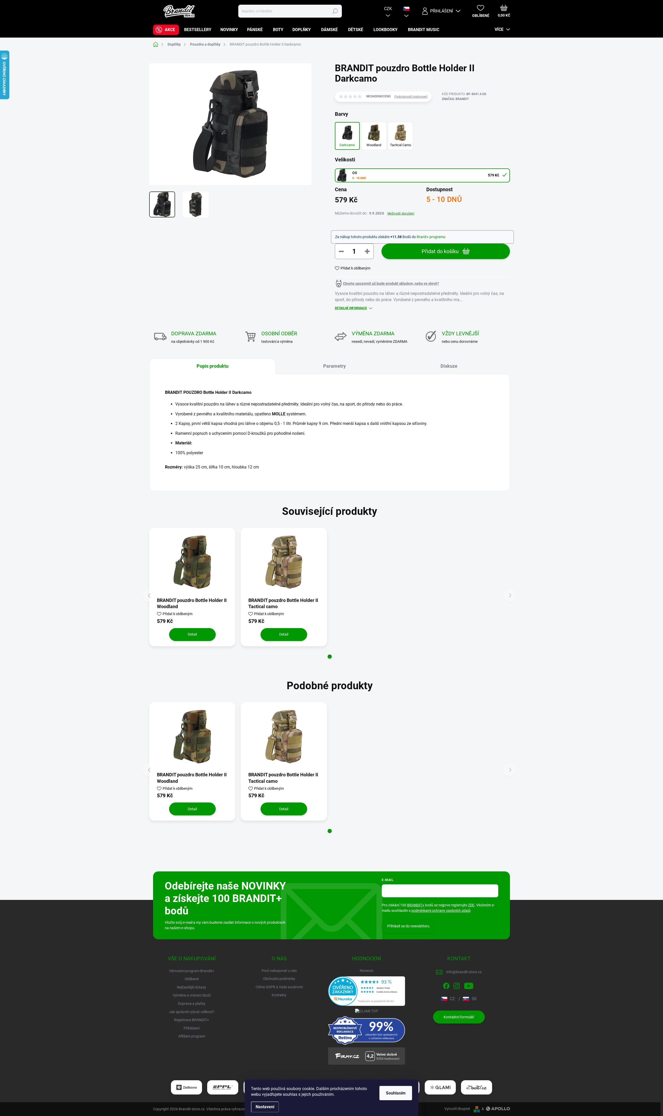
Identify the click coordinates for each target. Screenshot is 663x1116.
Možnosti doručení (400, 213)
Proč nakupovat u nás (279, 971)
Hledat (335, 11)
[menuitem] (166, 30)
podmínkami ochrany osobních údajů (441, 910)
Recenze (366, 971)
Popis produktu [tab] (212, 366)
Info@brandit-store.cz (464, 972)
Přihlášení (191, 1028)
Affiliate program (191, 1036)
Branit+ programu (431, 237)
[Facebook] (446, 985)
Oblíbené (192, 979)
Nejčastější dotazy (191, 987)
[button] (330, 656)
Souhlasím (396, 1093)
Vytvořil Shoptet (457, 1109)
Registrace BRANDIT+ (191, 1020)
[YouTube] (468, 985)
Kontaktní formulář (459, 1017)
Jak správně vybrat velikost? (191, 1012)
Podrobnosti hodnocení (410, 96)
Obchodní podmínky (279, 979)
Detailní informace (351, 308)
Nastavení (265, 1106)
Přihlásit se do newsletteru (408, 926)
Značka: (455, 99)
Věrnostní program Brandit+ (191, 971)
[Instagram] (456, 985)
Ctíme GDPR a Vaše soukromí (279, 987)
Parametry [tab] (334, 366)
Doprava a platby (191, 1003)
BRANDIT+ (415, 905)
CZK (388, 8)
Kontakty (279, 995)
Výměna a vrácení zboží (192, 995)
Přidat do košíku (440, 251)
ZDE (471, 905)
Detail (192, 634)
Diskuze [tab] (449, 366)
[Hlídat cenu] (387, 283)
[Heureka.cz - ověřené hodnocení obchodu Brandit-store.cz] (366, 991)
